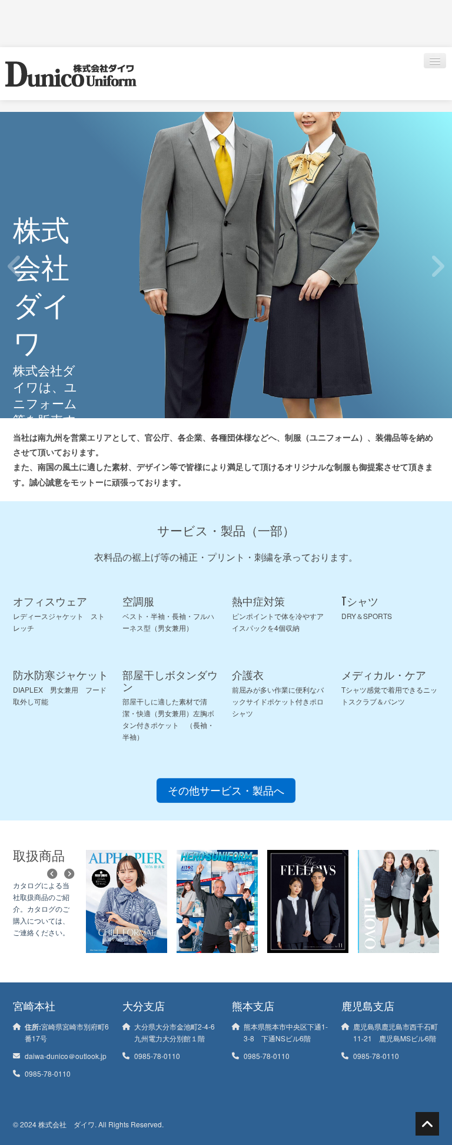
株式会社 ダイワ (66, 1124)
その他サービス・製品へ (226, 790)
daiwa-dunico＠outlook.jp (66, 1056)
